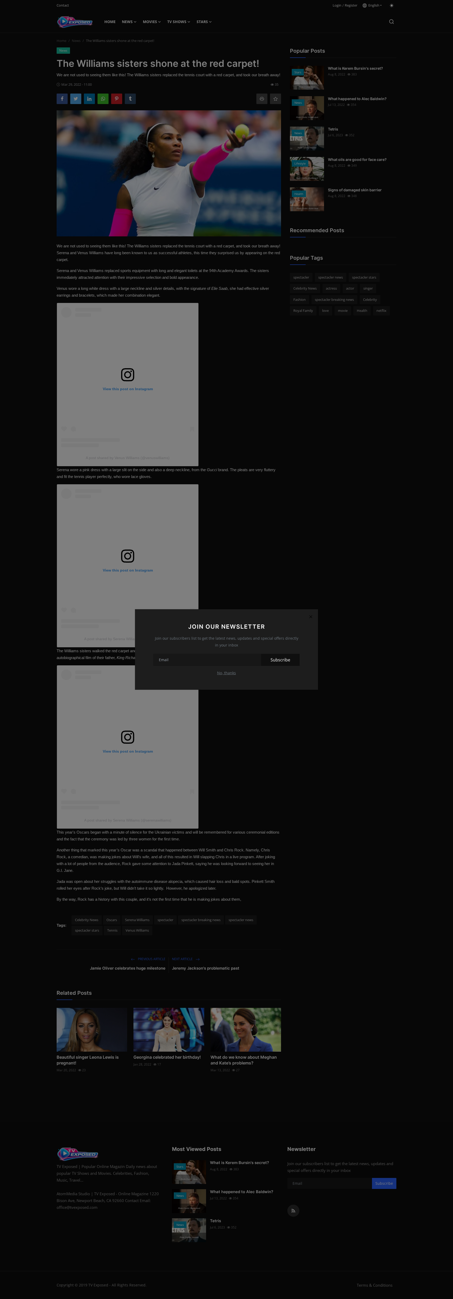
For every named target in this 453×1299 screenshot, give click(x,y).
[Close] (311, 617)
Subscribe (280, 660)
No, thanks (226, 672)
